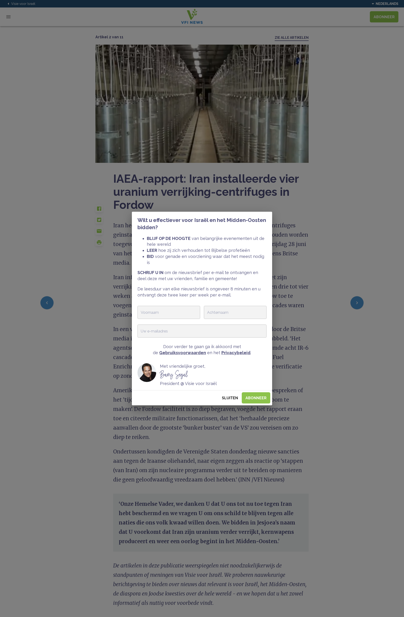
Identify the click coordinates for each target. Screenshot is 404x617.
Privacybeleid (235, 352)
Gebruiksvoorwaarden (182, 352)
